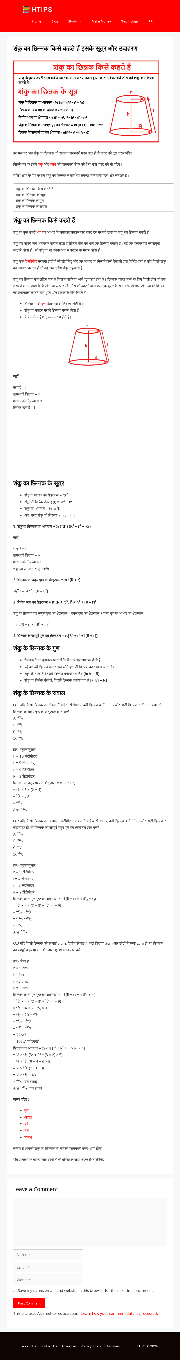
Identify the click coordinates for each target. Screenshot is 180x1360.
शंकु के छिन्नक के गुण (30, 200)
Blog (54, 21)
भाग (38, 232)
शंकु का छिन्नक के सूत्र (31, 194)
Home (36, 21)
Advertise (68, 1346)
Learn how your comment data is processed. (119, 1313)
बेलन (53, 164)
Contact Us (48, 1346)
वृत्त (43, 303)
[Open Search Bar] (151, 21)
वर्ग (26, 1123)
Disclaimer (113, 1346)
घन (26, 1130)
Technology (130, 21)
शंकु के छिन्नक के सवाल (31, 206)
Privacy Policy (91, 1346)
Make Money (101, 21)
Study (72, 21)
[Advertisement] (90, 446)
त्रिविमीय (31, 261)
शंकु (40, 164)
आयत (28, 1117)
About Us (29, 1346)
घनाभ (28, 1137)
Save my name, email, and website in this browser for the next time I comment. (86, 1290)
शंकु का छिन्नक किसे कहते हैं (34, 188)
